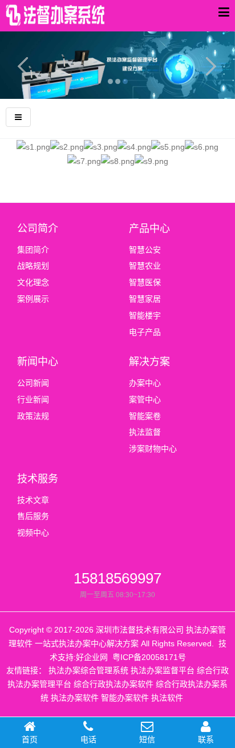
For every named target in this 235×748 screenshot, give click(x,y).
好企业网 (92, 657)
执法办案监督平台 (163, 670)
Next (209, 65)
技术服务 (37, 479)
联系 (206, 739)
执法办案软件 (75, 697)
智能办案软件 (125, 697)
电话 (88, 739)
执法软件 (167, 697)
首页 (30, 739)
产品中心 (149, 228)
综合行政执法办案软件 (113, 684)
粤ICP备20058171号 (149, 657)
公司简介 (37, 228)
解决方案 (149, 361)
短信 (147, 739)
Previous (25, 65)
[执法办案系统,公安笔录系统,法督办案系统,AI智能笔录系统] (57, 18)
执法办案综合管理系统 (88, 670)
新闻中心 (37, 361)
